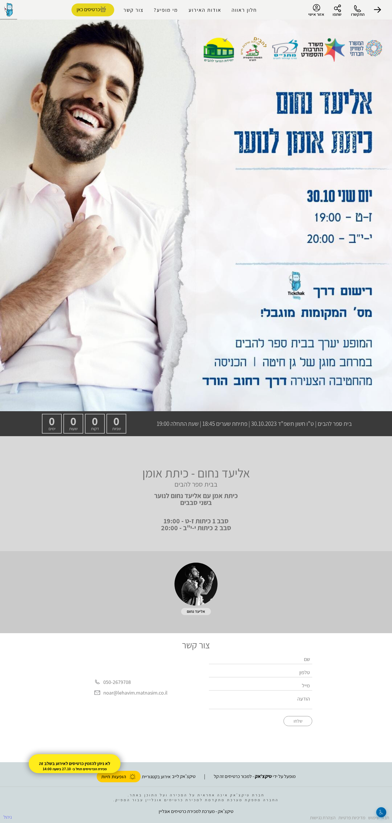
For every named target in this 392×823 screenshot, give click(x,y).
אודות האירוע (205, 10)
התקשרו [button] (357, 14)
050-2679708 (117, 682)
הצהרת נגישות (322, 817)
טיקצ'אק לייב (183, 776)
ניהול (7, 817)
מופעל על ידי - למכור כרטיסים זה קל (255, 776)
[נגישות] (381, 812)
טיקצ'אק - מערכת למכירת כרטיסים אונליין (196, 811)
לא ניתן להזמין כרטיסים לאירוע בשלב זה (74, 763)
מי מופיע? (166, 10)
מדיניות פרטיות (351, 817)
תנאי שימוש (378, 817)
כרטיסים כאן (88, 9)
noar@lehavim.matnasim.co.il (135, 693)
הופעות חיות (113, 776)
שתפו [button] (337, 14)
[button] (377, 9)
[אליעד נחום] (196, 584)
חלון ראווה (244, 10)
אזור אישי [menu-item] (316, 14)
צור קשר (133, 10)
